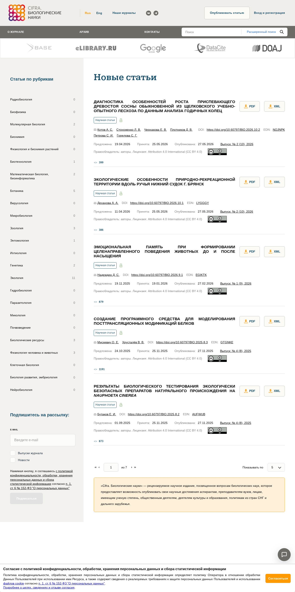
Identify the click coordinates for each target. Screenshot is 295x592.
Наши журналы (124, 12)
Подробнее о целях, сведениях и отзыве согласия (39, 587)
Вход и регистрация (269, 12)
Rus (88, 13)
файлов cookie (13, 583)
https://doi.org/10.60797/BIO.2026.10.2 (233, 129)
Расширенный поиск (261, 31)
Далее (131, 467)
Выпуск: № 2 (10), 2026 (236, 144)
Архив (84, 31)
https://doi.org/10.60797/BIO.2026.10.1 (157, 203)
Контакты (152, 31)
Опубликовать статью (227, 12)
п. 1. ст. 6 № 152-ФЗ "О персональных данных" (71, 583)
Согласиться (278, 578)
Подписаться (26, 498)
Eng (99, 13)
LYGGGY (202, 203)
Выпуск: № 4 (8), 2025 (235, 351)
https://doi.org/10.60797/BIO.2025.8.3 (182, 342)
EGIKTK (201, 275)
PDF (252, 106)
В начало (95, 467)
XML (277, 106)
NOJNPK (279, 129)
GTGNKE (226, 342)
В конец (135, 467)
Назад (99, 467)
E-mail (14, 429)
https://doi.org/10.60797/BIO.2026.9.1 (157, 275)
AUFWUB (198, 414)
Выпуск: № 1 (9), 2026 (235, 283)
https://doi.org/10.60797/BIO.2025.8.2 (153, 414)
